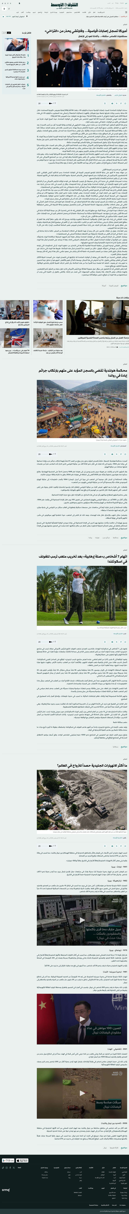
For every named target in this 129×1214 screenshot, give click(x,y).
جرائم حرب (106, 538)
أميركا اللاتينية (112, 1183)
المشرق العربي (122, 1180)
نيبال (105, 1148)
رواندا (90, 538)
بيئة (69, 1178)
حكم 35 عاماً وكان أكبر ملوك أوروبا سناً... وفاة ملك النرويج (15, 56)
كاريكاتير (102, 1175)
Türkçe (117, 3)
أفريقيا (114, 1180)
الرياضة (46, 12)
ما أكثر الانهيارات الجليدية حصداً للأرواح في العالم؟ (92, 765)
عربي (126, 3)
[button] (82, 920)
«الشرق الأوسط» (101, 95)
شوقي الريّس (118, 95)
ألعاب (22, 12)
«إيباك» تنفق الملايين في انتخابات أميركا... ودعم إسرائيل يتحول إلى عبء (15, 86)
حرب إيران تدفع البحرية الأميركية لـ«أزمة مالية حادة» (15, 78)
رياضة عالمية (124, 1198)
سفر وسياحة (45, 1175)
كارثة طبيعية (114, 1148)
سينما (80, 1178)
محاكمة (115, 538)
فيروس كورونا (113, 286)
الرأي (89, 12)
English (122, 3)
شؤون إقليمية (124, 1183)
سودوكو (80, 1195)
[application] (82, 920)
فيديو (34, 12)
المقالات (102, 1172)
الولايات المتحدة (112, 1172)
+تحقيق (114, 1198)
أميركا (104, 286)
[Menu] (126, 12)
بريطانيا (115, 747)
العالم (94, 12)
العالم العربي (124, 1172)
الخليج (124, 1175)
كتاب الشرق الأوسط (99, 1178)
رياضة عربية (124, 1195)
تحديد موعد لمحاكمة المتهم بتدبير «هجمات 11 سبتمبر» (15, 71)
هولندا (97, 538)
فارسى (108, 3)
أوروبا (114, 1175)
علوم (69, 1175)
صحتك (68, 1172)
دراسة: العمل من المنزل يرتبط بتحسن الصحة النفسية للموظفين (103, 338)
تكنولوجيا (62, 12)
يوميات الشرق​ (53, 12)
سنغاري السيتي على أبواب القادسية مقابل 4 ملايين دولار (102, 17)
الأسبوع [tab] (4, 32)
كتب (81, 1172)
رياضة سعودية (123, 1192)
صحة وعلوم (69, 12)
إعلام (81, 1180)
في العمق (40, 12)
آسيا (115, 1178)
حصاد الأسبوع (112, 1192)
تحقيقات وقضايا (112, 1195)
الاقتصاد (84, 12)
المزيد (17, 12)
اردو (113, 3)
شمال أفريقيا (122, 1178)
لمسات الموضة (45, 1178)
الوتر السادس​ (78, 1175)
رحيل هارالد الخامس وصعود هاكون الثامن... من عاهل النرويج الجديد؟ (15, 63)
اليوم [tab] (9, 32)
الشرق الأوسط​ (101, 12)
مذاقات (46, 1172)
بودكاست (28, 12)
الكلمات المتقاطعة (78, 1192)
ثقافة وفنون (77, 12)
